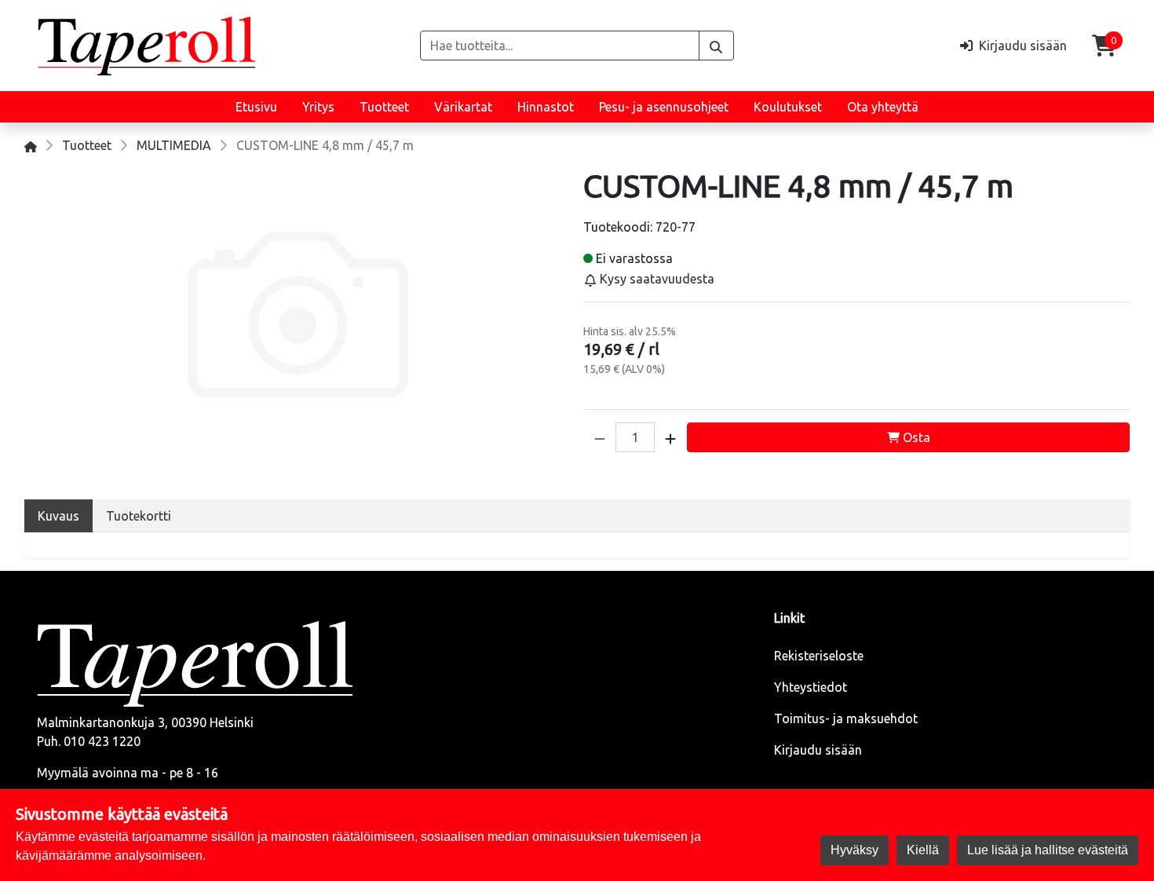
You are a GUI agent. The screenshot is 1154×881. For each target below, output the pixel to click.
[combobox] (559, 45)
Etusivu (256, 107)
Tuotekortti (138, 516)
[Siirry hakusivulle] (716, 45)
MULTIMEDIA (174, 145)
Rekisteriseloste (819, 656)
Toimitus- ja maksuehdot (846, 718)
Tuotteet (384, 107)
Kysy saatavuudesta (655, 279)
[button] (599, 437)
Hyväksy (854, 850)
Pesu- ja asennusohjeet (664, 107)
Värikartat (463, 107)
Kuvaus (58, 516)
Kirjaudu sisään (818, 750)
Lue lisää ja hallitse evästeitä (1047, 850)
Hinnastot (545, 107)
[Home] (30, 145)
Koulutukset (788, 107)
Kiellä (923, 850)
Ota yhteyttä (882, 107)
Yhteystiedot (810, 687)
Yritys (318, 107)
